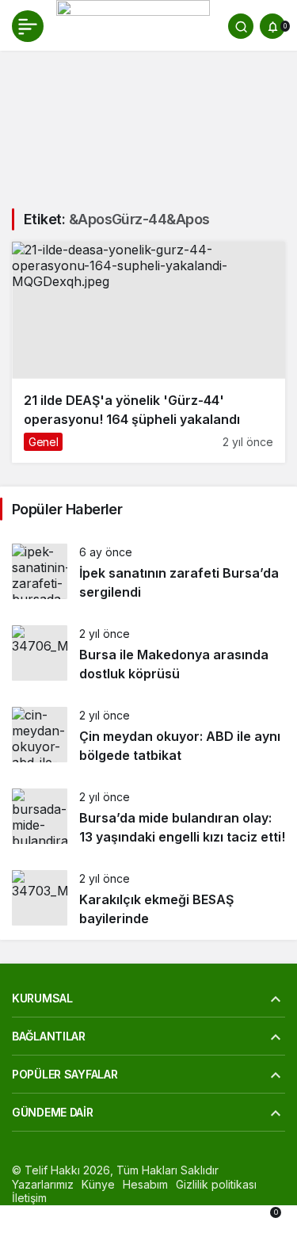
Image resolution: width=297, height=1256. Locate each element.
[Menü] (28, 26)
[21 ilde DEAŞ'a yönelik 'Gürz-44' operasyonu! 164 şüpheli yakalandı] (148, 352)
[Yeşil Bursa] (133, 24)
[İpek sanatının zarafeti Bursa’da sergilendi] (148, 572)
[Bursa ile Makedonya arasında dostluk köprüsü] (148, 654)
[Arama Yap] (240, 26)
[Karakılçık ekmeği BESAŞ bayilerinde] (148, 899)
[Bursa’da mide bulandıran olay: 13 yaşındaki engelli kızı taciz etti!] (148, 817)
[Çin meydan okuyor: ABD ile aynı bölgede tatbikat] (148, 736)
